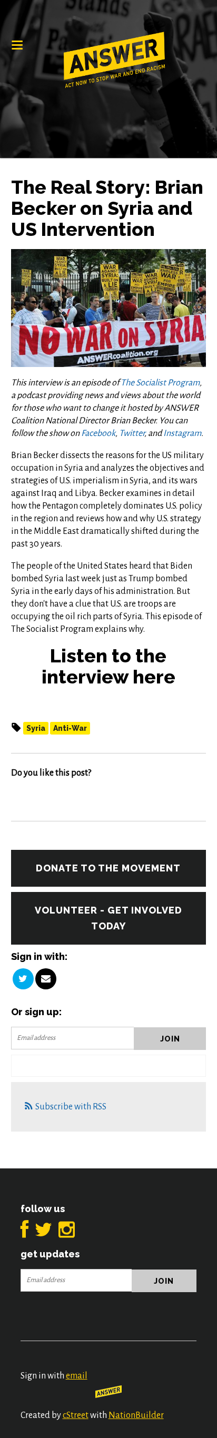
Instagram (182, 433)
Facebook (98, 433)
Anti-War (70, 728)
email (76, 1376)
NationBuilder (136, 1415)
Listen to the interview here (108, 666)
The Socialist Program (160, 383)
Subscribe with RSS (70, 1107)
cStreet (75, 1415)
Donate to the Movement (108, 868)
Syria (35, 728)
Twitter (131, 433)
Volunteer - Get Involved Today (108, 918)
